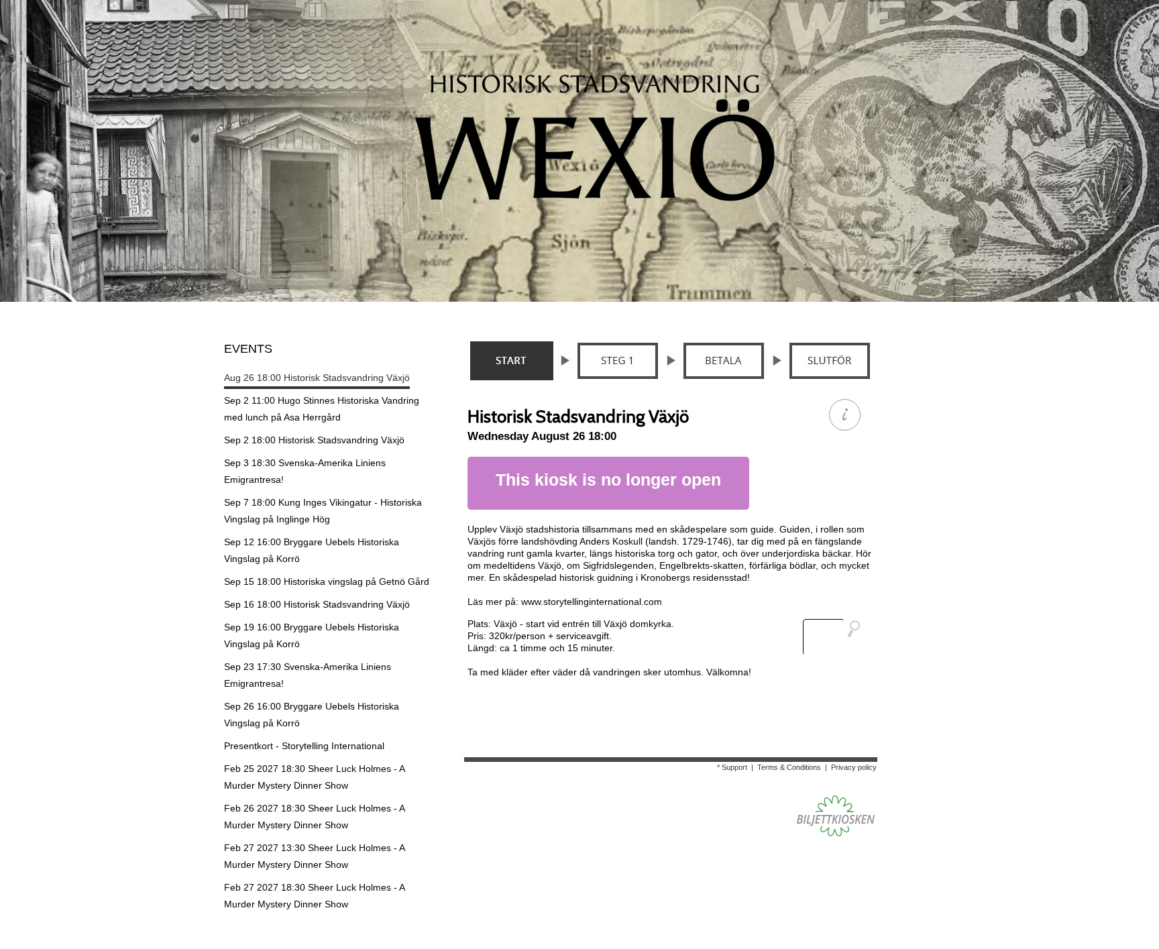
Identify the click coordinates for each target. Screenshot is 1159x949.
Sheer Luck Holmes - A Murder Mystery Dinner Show (314, 777)
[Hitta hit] (837, 637)
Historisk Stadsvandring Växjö (317, 377)
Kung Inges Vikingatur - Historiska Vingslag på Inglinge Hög (323, 510)
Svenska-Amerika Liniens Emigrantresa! (305, 471)
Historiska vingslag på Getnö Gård (326, 581)
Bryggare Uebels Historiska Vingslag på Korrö (311, 550)
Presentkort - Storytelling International (304, 745)
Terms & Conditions (789, 767)
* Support (732, 767)
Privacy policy (854, 767)
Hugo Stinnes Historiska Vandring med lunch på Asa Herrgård (321, 409)
